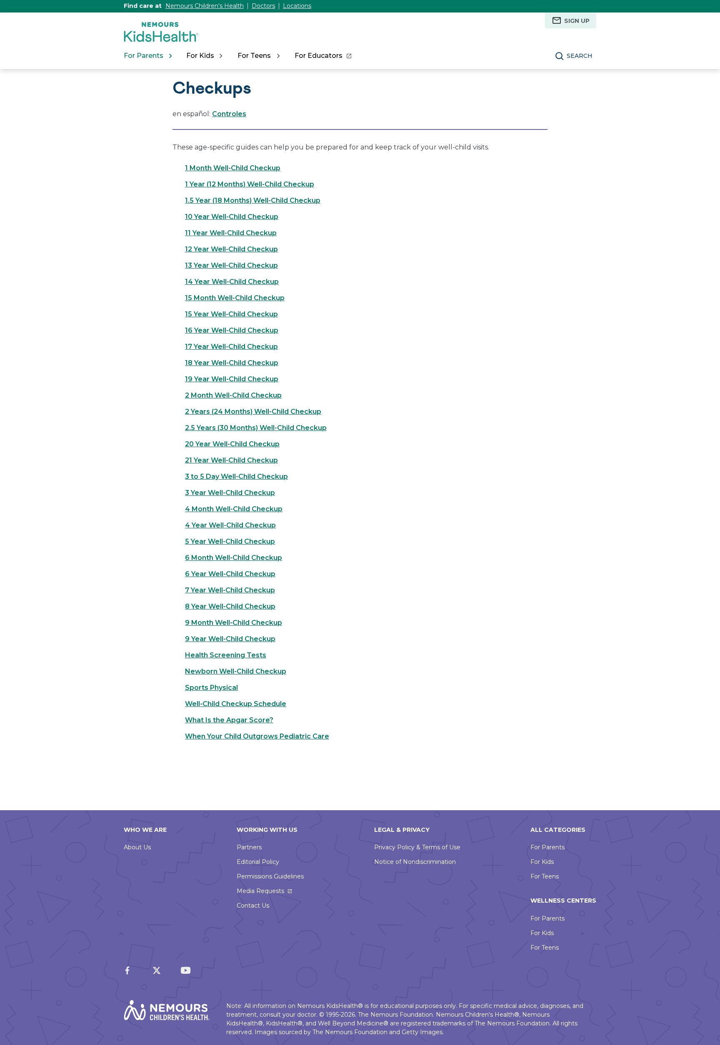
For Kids (542, 862)
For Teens (544, 876)
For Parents (547, 847)
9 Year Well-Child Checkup (230, 639)
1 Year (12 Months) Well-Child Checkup (249, 184)
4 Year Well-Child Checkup (230, 525)
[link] (322, 56)
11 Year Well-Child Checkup (231, 233)
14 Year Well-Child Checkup (232, 282)
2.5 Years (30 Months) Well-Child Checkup (256, 428)
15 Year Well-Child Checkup (231, 314)
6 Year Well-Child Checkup (230, 574)
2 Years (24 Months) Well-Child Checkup (253, 412)
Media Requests (260, 891)
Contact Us (253, 905)
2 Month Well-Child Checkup (233, 395)
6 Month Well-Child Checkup (233, 558)
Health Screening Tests (225, 655)
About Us (137, 847)
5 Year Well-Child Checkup (230, 541)
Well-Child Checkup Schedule (235, 704)
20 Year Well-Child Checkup (232, 444)
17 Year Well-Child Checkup (231, 347)
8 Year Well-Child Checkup (230, 606)
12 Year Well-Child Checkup (231, 249)
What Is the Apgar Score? (229, 720)
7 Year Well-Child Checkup (230, 590)
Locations (297, 6)
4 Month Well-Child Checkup (233, 509)
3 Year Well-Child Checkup (230, 493)
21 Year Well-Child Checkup (231, 460)
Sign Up (577, 21)
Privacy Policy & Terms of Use (417, 847)
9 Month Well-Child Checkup (233, 623)
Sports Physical (211, 688)
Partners (249, 847)
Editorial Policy (258, 862)
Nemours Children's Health (204, 6)
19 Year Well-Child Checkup (231, 379)
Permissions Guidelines (270, 876)
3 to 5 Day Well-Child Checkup (236, 476)
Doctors (263, 6)
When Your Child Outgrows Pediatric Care (257, 736)
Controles (229, 114)
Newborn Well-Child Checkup (235, 671)
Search (579, 56)
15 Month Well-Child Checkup (235, 298)
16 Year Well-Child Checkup (231, 330)
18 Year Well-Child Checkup (231, 363)
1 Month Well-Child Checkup (232, 168)
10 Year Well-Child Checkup (231, 217)
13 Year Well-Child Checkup (231, 265)
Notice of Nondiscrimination (415, 862)
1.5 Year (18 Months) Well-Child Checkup (252, 200)
